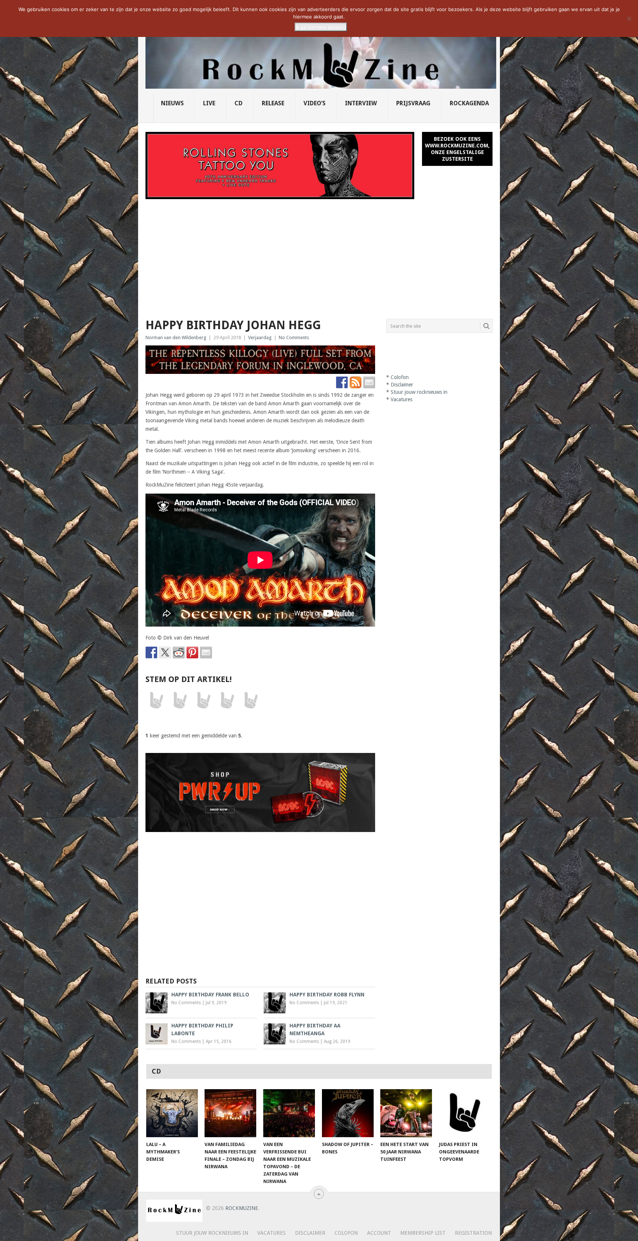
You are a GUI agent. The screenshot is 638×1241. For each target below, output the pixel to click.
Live (209, 103)
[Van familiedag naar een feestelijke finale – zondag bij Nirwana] (230, 1113)
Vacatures (401, 399)
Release (273, 103)
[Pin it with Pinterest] (192, 652)
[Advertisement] (319, 254)
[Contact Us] (369, 382)
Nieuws (172, 103)
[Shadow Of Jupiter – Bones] (348, 1113)
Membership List (423, 1233)
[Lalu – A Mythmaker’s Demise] (172, 1113)
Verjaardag (260, 337)
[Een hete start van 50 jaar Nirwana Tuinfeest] (406, 1113)
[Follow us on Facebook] (342, 382)
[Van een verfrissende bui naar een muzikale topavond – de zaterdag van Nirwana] (289, 1113)
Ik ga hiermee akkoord (320, 27)
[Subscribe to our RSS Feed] (355, 382)
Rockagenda (469, 103)
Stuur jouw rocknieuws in (419, 392)
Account (379, 1233)
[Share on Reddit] (179, 652)
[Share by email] (206, 652)
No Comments (294, 337)
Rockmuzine (241, 1208)
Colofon (400, 377)
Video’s (314, 103)
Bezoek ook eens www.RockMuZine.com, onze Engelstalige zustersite (457, 149)
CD (238, 103)
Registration (473, 1233)
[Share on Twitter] (165, 652)
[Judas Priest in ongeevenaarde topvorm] (465, 1113)
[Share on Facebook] (151, 652)
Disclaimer (402, 385)
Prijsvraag (413, 103)
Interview (361, 103)
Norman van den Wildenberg (175, 337)
